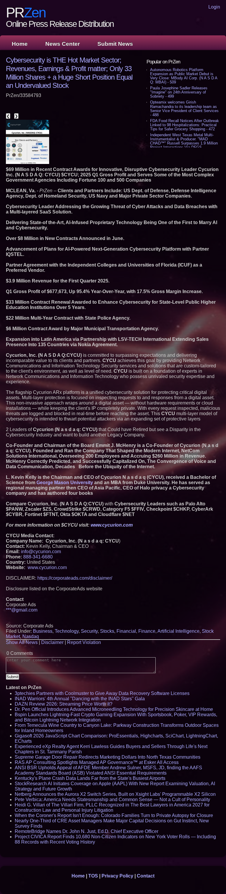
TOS (93, 875)
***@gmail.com (21, 609)
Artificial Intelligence (178, 631)
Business (42, 631)
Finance (146, 631)
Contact (145, 875)
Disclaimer (52, 642)
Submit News (115, 44)
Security (89, 631)
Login (214, 6)
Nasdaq (30, 636)
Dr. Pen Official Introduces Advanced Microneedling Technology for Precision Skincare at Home (114, 709)
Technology (67, 631)
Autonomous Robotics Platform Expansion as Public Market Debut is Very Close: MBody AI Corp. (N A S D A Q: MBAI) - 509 (183, 76)
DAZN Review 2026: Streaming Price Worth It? (63, 703)
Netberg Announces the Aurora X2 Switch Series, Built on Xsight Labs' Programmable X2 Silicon (115, 794)
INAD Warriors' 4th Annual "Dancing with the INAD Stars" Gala (80, 698)
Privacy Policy (117, 875)
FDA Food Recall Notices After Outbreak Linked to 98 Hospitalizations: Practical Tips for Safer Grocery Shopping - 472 (184, 125)
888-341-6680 (38, 556)
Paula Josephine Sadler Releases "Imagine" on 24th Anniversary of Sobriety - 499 (178, 92)
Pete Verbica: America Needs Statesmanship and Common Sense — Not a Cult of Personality (112, 799)
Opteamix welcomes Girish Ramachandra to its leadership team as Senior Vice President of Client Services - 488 (184, 108)
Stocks (107, 631)
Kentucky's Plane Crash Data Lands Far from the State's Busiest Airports (90, 778)
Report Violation (84, 642)
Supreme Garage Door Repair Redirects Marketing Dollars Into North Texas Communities (107, 757)
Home (20, 44)
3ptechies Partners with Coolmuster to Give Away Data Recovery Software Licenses (102, 693)
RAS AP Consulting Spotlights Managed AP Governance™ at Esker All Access (97, 762)
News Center (62, 44)
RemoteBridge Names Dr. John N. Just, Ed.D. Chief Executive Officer (86, 831)
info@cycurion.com (41, 551)
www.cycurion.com (47, 567)
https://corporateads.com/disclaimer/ (74, 578)
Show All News (22, 642)
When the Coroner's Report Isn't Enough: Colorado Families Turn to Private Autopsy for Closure (114, 815)
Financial (126, 631)
